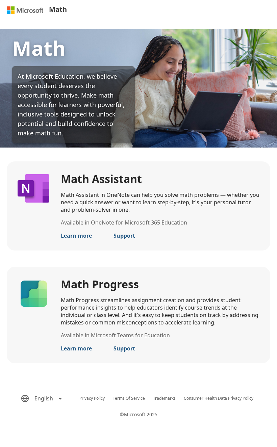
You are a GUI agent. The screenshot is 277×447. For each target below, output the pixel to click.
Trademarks (164, 398)
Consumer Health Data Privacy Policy (218, 398)
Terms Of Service (129, 398)
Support (124, 235)
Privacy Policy (92, 398)
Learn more (76, 235)
